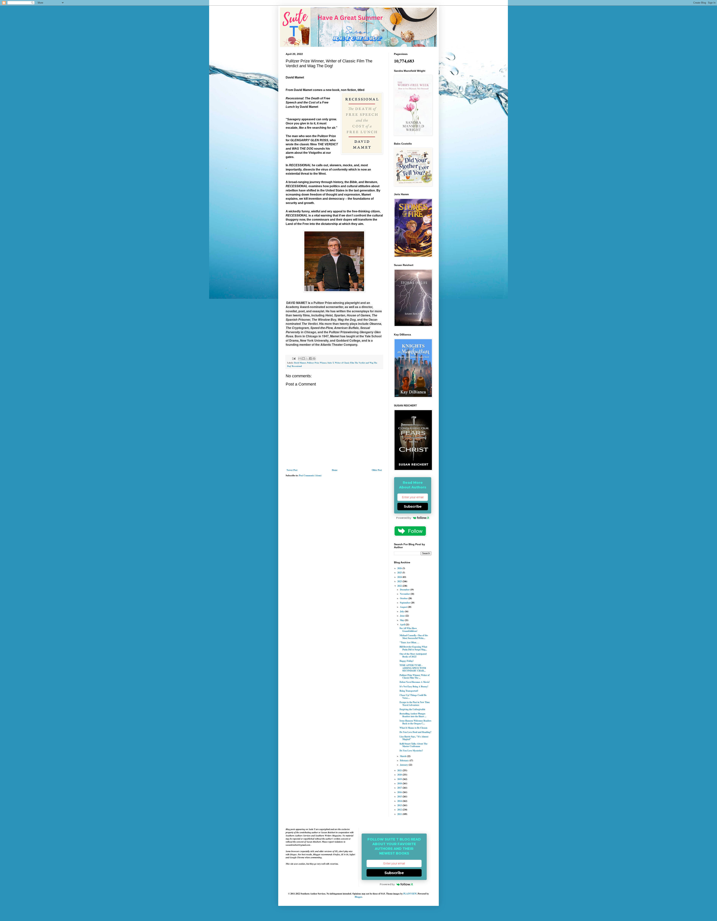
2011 (399, 814)
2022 (399, 585)
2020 (399, 774)
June (402, 615)
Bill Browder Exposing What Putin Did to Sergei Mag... (413, 648)
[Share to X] (307, 358)
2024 (399, 577)
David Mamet (300, 362)
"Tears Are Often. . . (409, 642)
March (403, 756)
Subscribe (413, 506)
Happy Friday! (407, 660)
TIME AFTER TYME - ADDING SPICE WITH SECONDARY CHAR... (413, 668)
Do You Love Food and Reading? (415, 732)
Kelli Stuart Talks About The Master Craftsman (413, 745)
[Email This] (300, 358)
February (404, 760)
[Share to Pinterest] (314, 358)
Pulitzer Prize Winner (316, 362)
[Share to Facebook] (310, 358)
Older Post (377, 470)
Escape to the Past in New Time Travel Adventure (415, 703)
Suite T (331, 362)
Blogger (358, 896)
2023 (399, 581)
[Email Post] (293, 358)
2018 (399, 783)
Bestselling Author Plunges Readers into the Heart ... (413, 715)
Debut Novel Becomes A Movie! (415, 682)
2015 (399, 796)
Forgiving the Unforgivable (412, 709)
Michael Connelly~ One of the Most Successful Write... (414, 637)
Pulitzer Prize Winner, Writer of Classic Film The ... (414, 676)
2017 (399, 787)
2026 (399, 568)
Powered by (403, 517)
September (405, 602)
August (404, 607)
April (403, 624)
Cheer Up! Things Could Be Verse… (413, 696)
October (404, 598)
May (402, 620)
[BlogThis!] (303, 358)
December (405, 589)
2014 (399, 801)
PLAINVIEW (410, 893)
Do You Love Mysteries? (411, 750)
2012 (399, 809)
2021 (399, 770)
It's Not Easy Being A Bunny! (414, 686)
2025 (399, 572)
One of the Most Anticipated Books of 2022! (413, 655)
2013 (399, 805)
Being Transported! (409, 690)
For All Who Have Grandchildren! (408, 629)
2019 (399, 779)
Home (334, 470)
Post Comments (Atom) (310, 475)
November (405, 593)
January (404, 764)
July (402, 611)
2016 (399, 792)
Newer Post (292, 470)
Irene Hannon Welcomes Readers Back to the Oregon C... (415, 722)
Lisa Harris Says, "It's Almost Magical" (414, 738)
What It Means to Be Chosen (413, 727)
